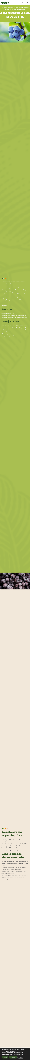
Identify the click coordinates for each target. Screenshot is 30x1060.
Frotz (3, 7)
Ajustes (20, 1057)
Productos (7, 7)
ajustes (21, 1054)
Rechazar (13, 1057)
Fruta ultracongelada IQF (17, 7)
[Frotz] (5, 2)
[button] (23, 2)
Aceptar (5, 1057)
